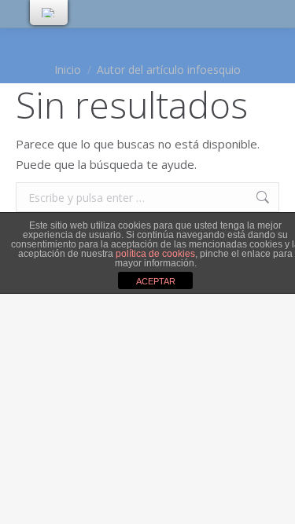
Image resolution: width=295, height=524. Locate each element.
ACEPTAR (155, 281)
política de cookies (155, 253)
